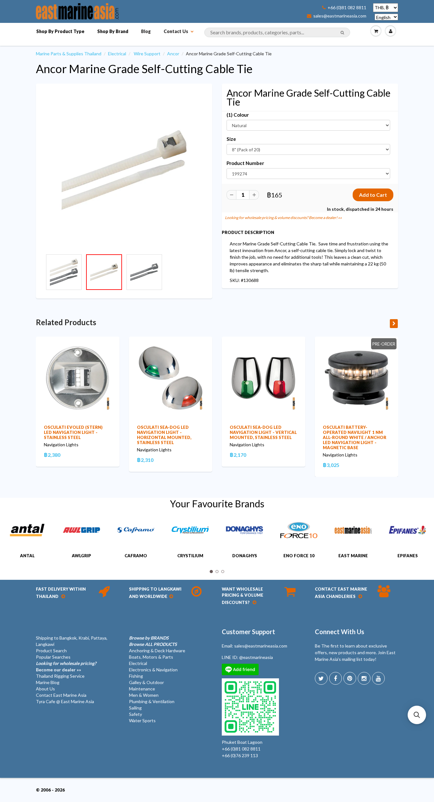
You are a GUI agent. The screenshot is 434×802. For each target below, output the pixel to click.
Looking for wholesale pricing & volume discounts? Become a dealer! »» (283, 217)
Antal (27, 555)
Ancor (173, 53)
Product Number (245, 163)
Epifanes (407, 555)
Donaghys (244, 555)
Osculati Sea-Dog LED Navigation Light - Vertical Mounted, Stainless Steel (263, 432)
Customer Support (248, 631)
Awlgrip (81, 555)
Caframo (136, 555)
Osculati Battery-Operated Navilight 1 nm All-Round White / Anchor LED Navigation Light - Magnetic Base (354, 437)
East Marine (353, 555)
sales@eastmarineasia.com (339, 15)
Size (231, 139)
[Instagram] (364, 678)
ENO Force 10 (299, 555)
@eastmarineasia (256, 657)
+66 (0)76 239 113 (240, 755)
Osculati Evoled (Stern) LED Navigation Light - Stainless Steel (73, 432)
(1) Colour (238, 115)
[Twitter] (321, 678)
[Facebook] (335, 678)
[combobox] (277, 32)
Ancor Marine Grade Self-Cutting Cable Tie (144, 69)
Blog (146, 31)
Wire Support (147, 53)
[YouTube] (378, 678)
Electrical (117, 53)
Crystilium (190, 555)
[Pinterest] (349, 678)
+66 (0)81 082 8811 (347, 7)
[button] (417, 715)
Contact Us (176, 31)
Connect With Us (339, 631)
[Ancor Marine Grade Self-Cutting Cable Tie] (124, 170)
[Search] (342, 33)
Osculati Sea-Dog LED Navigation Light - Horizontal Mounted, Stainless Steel (164, 435)
